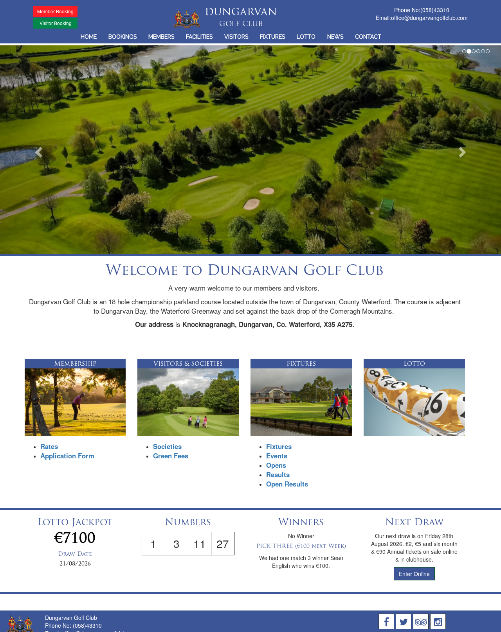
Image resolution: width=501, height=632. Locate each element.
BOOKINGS (122, 37)
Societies (167, 446)
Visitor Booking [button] (56, 23)
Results (278, 474)
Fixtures (279, 446)
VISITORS (236, 37)
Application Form (67, 455)
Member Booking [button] (55, 11)
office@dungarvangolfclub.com (429, 18)
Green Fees (170, 455)
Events (276, 455)
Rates (49, 446)
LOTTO (306, 37)
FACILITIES (199, 37)
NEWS (335, 37)
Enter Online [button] (414, 574)
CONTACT (368, 37)
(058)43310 (434, 10)
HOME (89, 37)
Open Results (287, 483)
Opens (276, 465)
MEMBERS (161, 37)
